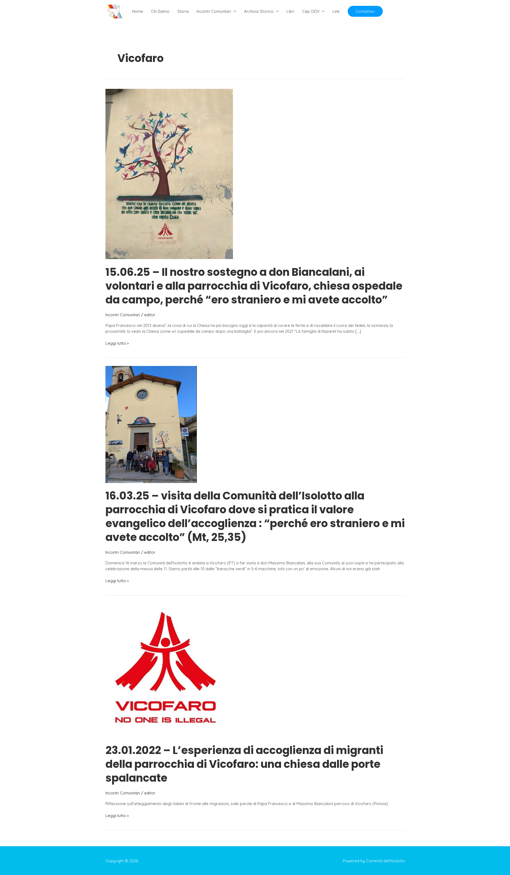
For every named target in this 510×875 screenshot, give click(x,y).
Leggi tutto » (117, 343)
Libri (290, 11)
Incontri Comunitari (214, 11)
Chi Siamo (160, 11)
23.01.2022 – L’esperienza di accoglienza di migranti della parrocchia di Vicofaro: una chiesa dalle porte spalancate (244, 764)
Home (137, 11)
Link (336, 11)
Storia (183, 11)
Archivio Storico (259, 11)
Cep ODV (311, 11)
